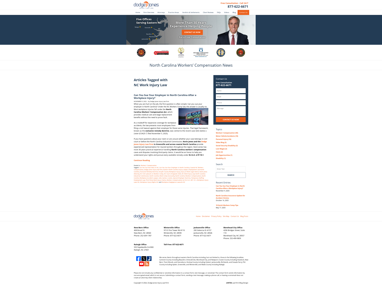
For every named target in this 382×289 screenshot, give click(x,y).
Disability (221, 158)
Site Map (226, 216)
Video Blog (221, 142)
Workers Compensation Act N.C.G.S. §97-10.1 (181, 180)
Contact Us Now (192, 32)
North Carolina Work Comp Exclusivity (162, 176)
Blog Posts (244, 216)
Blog (234, 12)
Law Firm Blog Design (237, 283)
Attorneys (161, 12)
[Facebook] (138, 258)
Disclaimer (206, 216)
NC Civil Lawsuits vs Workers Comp (151, 174)
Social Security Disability (227, 145)
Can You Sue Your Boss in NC (149, 167)
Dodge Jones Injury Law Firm (158, 283)
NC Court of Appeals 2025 (172, 174)
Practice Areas (173, 12)
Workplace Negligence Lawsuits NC (173, 182)
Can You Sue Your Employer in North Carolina (174, 167)
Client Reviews (208, 12)
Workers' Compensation (149, 165)
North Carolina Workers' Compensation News (146, 5)
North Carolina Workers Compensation (188, 176)
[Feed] (146, 263)
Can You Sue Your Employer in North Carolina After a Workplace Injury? (165, 96)
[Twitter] (143, 258)
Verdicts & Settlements (191, 12)
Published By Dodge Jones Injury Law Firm (234, 5)
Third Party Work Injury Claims (156, 180)
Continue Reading (142, 160)
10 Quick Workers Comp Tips (227, 205)
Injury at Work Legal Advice (190, 172)
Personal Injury (223, 139)
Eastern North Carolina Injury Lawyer (175, 170)
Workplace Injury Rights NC (149, 182)
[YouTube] (141, 263)
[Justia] (149, 258)
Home (137, 12)
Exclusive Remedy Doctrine (149, 172)
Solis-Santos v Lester (165, 178)
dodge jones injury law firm (153, 170)
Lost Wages (221, 149)
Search (230, 175)
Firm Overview (148, 12)
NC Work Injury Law (188, 174)
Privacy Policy (216, 216)
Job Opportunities (224, 155)
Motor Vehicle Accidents (227, 136)
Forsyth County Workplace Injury (169, 172)
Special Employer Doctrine (182, 178)
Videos (226, 12)
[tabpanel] (141, 52)
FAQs (219, 12)
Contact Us (243, 12)
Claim (219, 152)
